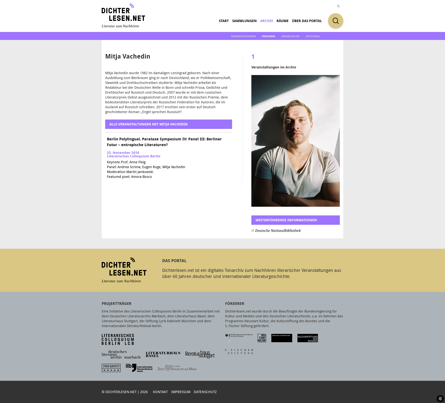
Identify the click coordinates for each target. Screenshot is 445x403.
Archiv (266, 20)
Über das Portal (307, 20)
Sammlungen (244, 20)
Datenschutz (205, 391)
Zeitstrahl (313, 36)
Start (224, 20)
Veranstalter (290, 36)
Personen (268, 36)
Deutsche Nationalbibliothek (278, 231)
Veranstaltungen (243, 36)
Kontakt (160, 391)
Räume (283, 20)
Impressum (180, 391)
